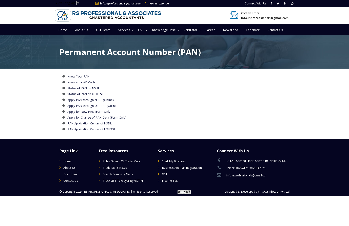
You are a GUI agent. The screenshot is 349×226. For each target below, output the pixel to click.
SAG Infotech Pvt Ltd (276, 191)
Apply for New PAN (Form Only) (89, 111)
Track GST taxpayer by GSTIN (123, 180)
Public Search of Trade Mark (121, 161)
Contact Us (275, 30)
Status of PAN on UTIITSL (85, 94)
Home (62, 30)
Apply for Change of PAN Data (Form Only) (96, 117)
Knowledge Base (164, 30)
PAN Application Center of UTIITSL (91, 129)
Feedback (253, 30)
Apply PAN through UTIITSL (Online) (92, 106)
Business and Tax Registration (182, 168)
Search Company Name (118, 174)
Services (124, 30)
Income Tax (170, 180)
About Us (81, 30)
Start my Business (174, 161)
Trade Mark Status (115, 168)
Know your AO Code (81, 82)
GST (141, 30)
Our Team (103, 30)
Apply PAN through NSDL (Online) (90, 100)
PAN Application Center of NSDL (89, 123)
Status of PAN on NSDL (83, 88)
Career (210, 30)
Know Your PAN (78, 76)
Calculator (190, 30)
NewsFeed (230, 30)
